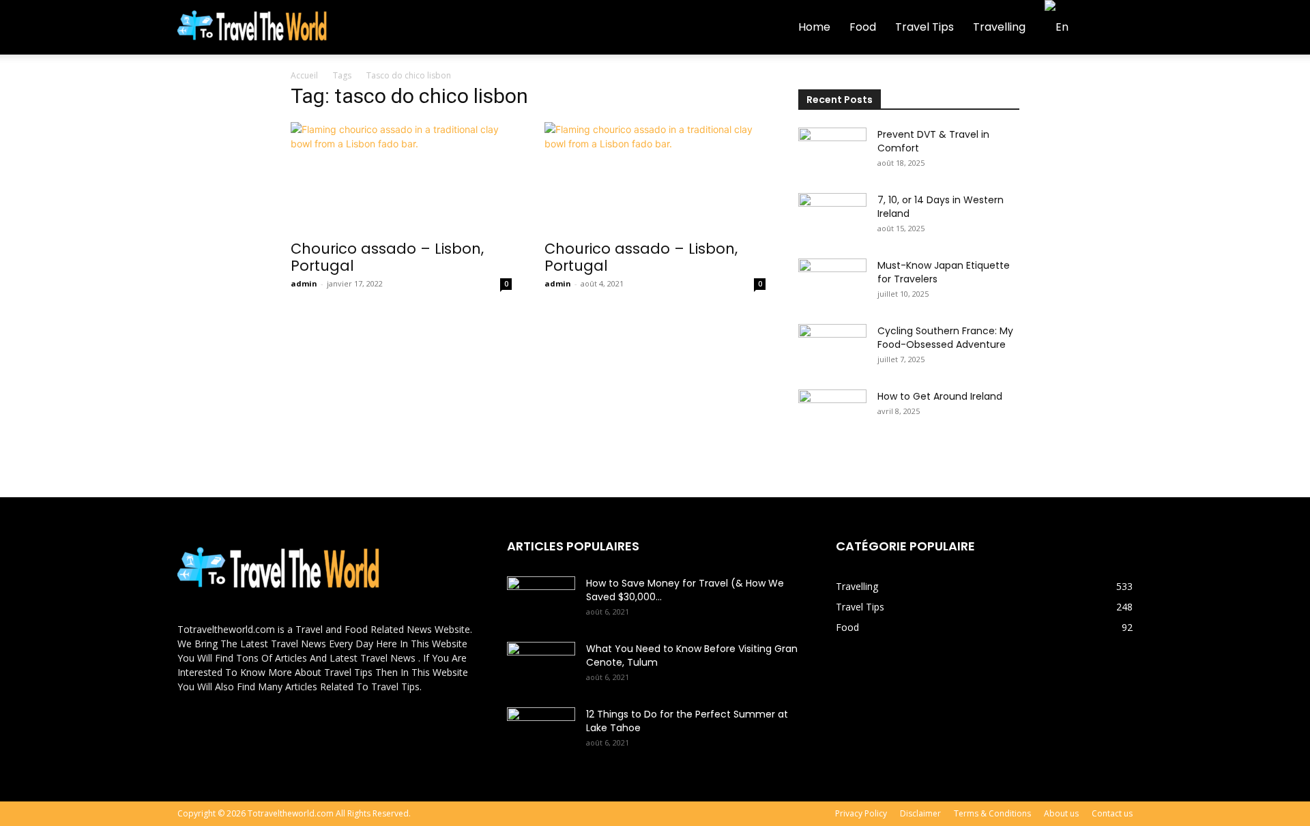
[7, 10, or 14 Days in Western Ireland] (832, 217)
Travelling (999, 27)
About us (1061, 813)
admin (304, 283)
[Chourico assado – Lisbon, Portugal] (401, 176)
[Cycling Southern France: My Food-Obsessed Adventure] (832, 348)
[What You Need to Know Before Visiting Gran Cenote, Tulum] (541, 666)
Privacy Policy (861, 813)
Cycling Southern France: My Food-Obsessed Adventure (945, 337)
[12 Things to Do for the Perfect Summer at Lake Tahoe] (541, 731)
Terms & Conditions (992, 813)
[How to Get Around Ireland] (832, 413)
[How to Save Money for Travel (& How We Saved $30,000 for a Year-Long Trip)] (541, 600)
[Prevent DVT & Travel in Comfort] (832, 151)
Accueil (304, 75)
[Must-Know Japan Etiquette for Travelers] (832, 282)
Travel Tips (924, 27)
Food (862, 27)
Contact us (1112, 813)
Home (814, 27)
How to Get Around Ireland (939, 396)
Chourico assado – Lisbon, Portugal (387, 257)
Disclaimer (920, 813)
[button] (1116, 28)
